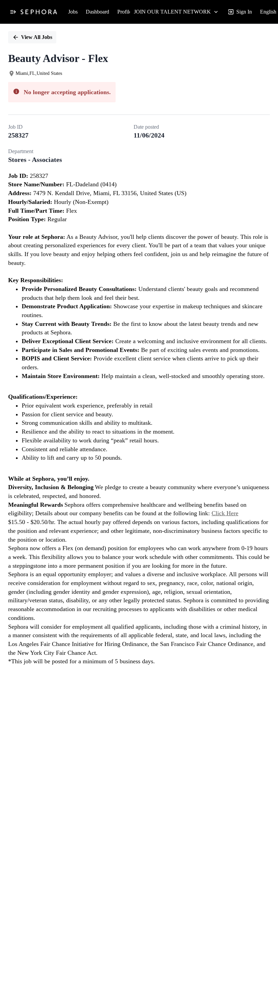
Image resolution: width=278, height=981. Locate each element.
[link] (39, 12)
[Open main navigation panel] (12, 12)
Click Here (225, 513)
